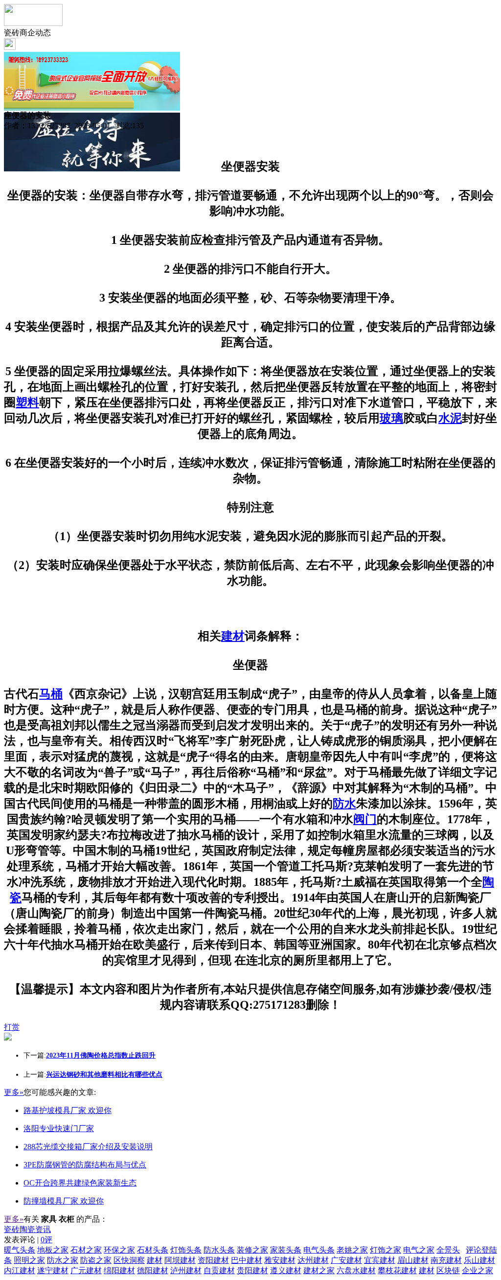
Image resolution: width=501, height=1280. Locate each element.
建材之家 (319, 1270)
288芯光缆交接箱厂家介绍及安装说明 (88, 1146)
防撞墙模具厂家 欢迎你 (63, 1201)
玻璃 (391, 418)
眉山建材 (413, 1260)
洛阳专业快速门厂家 (58, 1128)
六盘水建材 (356, 1270)
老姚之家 (352, 1250)
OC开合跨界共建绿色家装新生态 (80, 1183)
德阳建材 (152, 1270)
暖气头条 (19, 1250)
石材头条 (152, 1250)
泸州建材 (186, 1270)
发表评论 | (28, 1239)
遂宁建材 (52, 1270)
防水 (344, 803)
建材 (233, 636)
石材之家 (86, 1250)
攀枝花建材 (397, 1270)
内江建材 (19, 1270)
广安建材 (346, 1260)
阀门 (365, 819)
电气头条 (319, 1250)
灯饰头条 (186, 1250)
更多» (13, 1092)
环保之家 (119, 1250)
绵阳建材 (119, 1270)
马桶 (51, 693)
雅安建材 (280, 1260)
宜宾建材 (379, 1260)
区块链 (448, 1270)
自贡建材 (219, 1270)
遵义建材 (285, 1270)
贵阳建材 (252, 1270)
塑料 (27, 402)
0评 (46, 1239)
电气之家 (418, 1250)
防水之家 (62, 1260)
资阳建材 (213, 1260)
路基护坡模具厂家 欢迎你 (67, 1110)
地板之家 (52, 1250)
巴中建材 (246, 1260)
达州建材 (313, 1260)
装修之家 (252, 1250)
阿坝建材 (180, 1260)
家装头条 (285, 1250)
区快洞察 (129, 1260)
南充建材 (446, 1260)
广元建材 (86, 1270)
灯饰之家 (385, 1250)
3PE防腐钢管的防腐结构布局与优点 (84, 1165)
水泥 (450, 418)
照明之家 (29, 1260)
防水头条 (219, 1250)
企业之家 (477, 1270)
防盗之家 (96, 1260)
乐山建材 (479, 1260)
